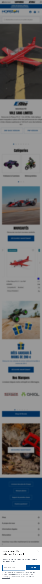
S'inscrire (32, 567)
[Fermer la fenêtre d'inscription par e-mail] (38, 551)
